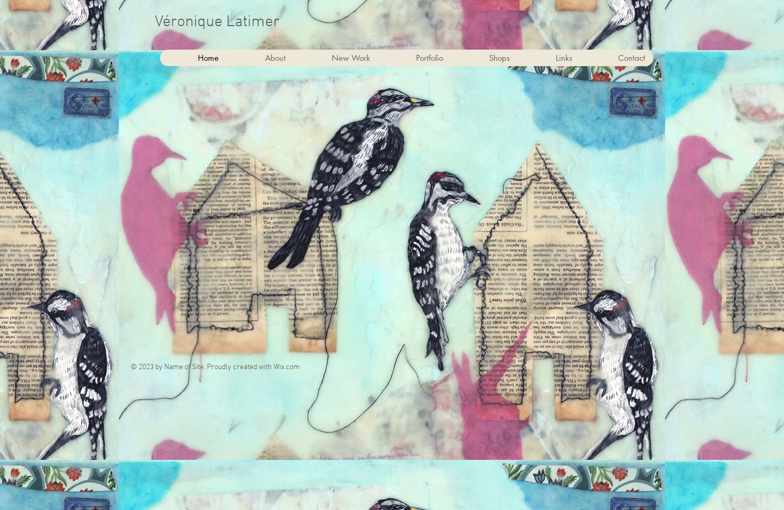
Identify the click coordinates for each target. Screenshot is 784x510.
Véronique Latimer (217, 22)
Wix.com (287, 367)
